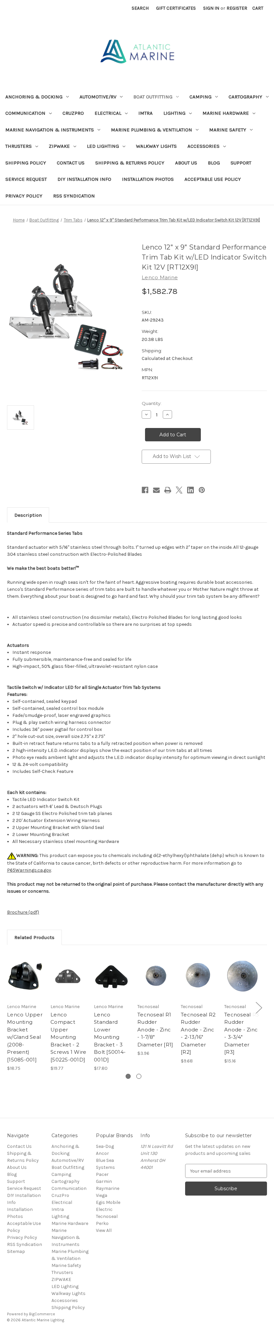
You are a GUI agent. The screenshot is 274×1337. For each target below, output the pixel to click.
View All (104, 1230)
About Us (186, 163)
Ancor (102, 1153)
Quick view (25, 968)
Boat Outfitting (152, 97)
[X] (179, 490)
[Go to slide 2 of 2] (138, 1076)
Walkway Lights (156, 146)
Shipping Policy (25, 163)
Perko (102, 1223)
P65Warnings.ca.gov (29, 870)
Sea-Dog (105, 1146)
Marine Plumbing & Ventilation (151, 130)
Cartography (245, 97)
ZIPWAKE (59, 146)
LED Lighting (103, 146)
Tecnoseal (107, 1216)
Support (241, 163)
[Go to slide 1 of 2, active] (128, 1076)
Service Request (26, 179)
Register (237, 8)
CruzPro (73, 113)
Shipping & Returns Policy (129, 163)
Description (28, 515)
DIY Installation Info (84, 179)
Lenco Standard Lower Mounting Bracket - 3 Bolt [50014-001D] (110, 1037)
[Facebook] (145, 490)
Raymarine (107, 1188)
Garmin (104, 1181)
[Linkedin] (190, 490)
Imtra (145, 113)
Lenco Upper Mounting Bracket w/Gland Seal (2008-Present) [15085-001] (24, 1037)
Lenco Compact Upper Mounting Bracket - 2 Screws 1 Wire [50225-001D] (68, 1037)
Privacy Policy (23, 196)
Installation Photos (148, 179)
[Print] (167, 490)
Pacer (102, 1174)
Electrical (108, 113)
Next (258, 1007)
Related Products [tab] (34, 937)
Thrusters (18, 146)
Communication (25, 113)
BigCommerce (42, 1314)
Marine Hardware (225, 113)
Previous (8, 1007)
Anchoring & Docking (33, 97)
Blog (214, 163)
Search (140, 8)
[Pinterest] (201, 490)
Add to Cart (25, 984)
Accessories (203, 146)
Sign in (211, 8)
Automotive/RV (98, 97)
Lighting (174, 113)
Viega (101, 1195)
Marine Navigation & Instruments (49, 130)
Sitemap (16, 1251)
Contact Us (71, 163)
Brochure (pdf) (23, 912)
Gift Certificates (176, 8)
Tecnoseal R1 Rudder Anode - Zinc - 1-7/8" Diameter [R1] (155, 1029)
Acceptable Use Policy (212, 179)
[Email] (156, 490)
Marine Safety (227, 130)
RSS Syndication (74, 196)
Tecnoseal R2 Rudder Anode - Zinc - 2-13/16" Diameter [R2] (198, 1033)
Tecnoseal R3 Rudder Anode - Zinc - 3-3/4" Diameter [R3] (241, 1033)
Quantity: (151, 403)
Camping (200, 97)
